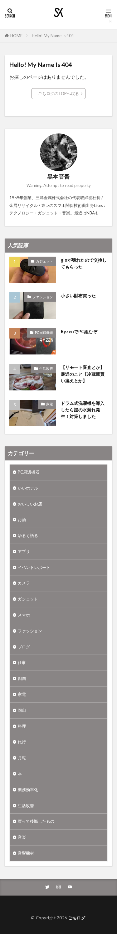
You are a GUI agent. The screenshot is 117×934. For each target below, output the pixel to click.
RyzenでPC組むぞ (79, 331)
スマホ (24, 614)
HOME (16, 35)
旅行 (22, 741)
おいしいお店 (30, 503)
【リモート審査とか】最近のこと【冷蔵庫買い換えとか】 (83, 373)
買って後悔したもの (36, 821)
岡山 (22, 710)
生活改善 (46, 368)
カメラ (24, 582)
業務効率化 (28, 789)
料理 (22, 726)
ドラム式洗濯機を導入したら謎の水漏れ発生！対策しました (83, 409)
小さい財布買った (78, 295)
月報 (22, 757)
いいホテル (28, 487)
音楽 (22, 837)
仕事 (22, 662)
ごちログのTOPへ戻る (58, 93)
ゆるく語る (28, 535)
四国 (22, 678)
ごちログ (76, 917)
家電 (49, 404)
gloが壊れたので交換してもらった (84, 263)
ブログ (24, 646)
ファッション (42, 297)
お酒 (22, 519)
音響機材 (26, 853)
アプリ (24, 551)
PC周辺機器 (44, 332)
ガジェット (44, 261)
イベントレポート (34, 567)
